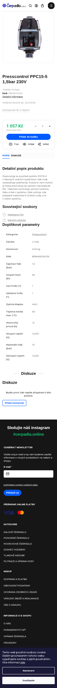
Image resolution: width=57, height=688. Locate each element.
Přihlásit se (12, 492)
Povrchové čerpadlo (18, 543)
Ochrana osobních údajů (20, 592)
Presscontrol (39, 234)
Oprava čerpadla (15, 636)
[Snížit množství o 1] (36, 126)
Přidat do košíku (28, 136)
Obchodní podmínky (17, 585)
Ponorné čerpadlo (16, 538)
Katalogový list (16, 214)
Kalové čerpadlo (15, 532)
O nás (7, 623)
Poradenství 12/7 (15, 630)
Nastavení (28, 670)
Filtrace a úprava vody (19, 561)
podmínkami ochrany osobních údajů (21, 485)
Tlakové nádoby (14, 555)
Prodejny (10, 642)
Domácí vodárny (14, 549)
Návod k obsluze (17, 220)
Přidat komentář (14, 403)
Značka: (10, 89)
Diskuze (16, 155)
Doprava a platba (15, 579)
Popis (6, 155)
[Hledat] (30, 6)
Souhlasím (28, 680)
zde (22, 662)
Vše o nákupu (12, 605)
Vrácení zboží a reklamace (21, 598)
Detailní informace (12, 96)
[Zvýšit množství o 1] (50, 126)
